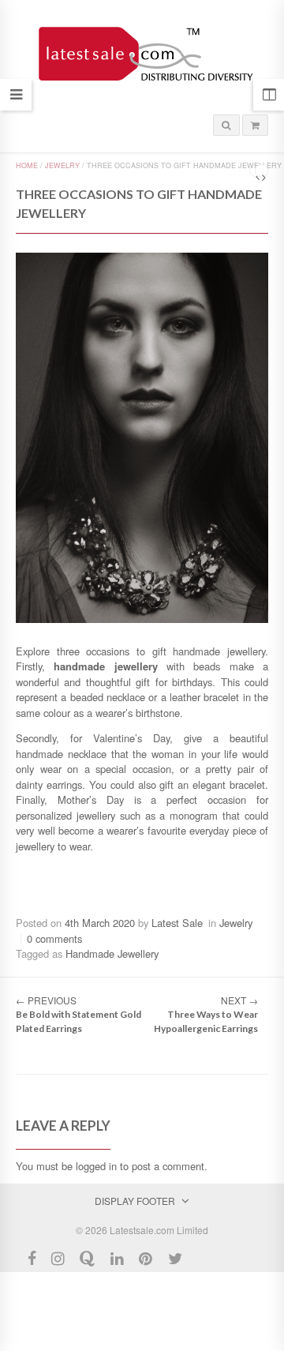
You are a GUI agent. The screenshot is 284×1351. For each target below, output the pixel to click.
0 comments (54, 938)
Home (27, 165)
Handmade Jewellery (112, 953)
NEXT (239, 1000)
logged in (96, 1165)
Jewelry (62, 165)
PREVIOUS (46, 1000)
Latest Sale (177, 922)
